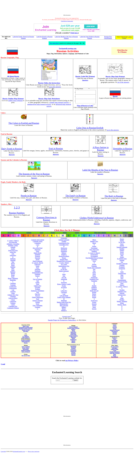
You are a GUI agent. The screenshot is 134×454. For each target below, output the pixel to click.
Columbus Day (13, 306)
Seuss (94, 307)
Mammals (64, 300)
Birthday (12, 272)
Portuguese (94, 277)
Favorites (37, 287)
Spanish (115, 332)
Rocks (94, 294)
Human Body (64, 259)
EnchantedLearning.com (67, 48)
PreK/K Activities (25, 340)
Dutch (114, 325)
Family (38, 282)
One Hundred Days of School (94, 258)
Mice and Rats (64, 305)
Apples (13, 249)
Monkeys (64, 310)
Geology (73, 348)
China (13, 293)
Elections (37, 269)
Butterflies (13, 280)
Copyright (3, 451)
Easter (37, 266)
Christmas (13, 296)
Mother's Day (94, 241)
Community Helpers (13, 308)
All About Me (13, 242)
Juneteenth (64, 279)
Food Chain (73, 334)
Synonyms (122, 268)
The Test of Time (26, 355)
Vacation (121, 290)
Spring (122, 254)
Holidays (125, 232)
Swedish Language (121, 263)
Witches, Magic (121, 304)
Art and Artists (115, 346)
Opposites (94, 259)
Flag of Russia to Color (85, 106)
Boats (13, 275)
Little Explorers (26, 337)
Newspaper (94, 248)
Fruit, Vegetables (37, 305)
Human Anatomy (73, 336)
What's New (26, 326)
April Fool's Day (13, 250)
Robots (94, 292)
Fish (37, 292)
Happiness (64, 251)
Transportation (122, 280)
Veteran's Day (122, 295)
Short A (16, 240)
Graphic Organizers (115, 351)
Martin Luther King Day (64, 302)
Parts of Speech (26, 351)
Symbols (121, 265)
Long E (36, 263)
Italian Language (64, 271)
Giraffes (64, 241)
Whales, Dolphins (122, 301)
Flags (114, 339)
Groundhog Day (64, 244)
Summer (122, 260)
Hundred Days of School (64, 261)
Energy (37, 276)
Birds (12, 270)
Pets (94, 269)
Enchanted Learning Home (26, 327)
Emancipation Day (37, 272)
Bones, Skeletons (13, 278)
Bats (13, 262)
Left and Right (64, 295)
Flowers (37, 295)
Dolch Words (37, 253)
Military (64, 307)
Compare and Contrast (37, 240)
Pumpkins (94, 281)
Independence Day (64, 266)
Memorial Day (64, 304)
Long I (62, 263)
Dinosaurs (37, 249)
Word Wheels (114, 357)
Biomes (73, 329)
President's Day (94, 279)
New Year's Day (94, 249)
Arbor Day (13, 252)
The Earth (73, 347)
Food (41, 232)
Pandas (94, 264)
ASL (12, 254)
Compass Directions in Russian (46, 218)
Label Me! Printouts (115, 353)
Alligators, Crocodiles (13, 244)
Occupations (94, 256)
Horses (64, 258)
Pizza (94, 274)
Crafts (25, 335)
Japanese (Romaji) (115, 330)
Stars (122, 255)
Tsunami (73, 353)
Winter (122, 303)
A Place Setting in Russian (101, 148)
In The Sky (64, 269)
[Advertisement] (67, 7)
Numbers (94, 251)
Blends (13, 273)
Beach (13, 263)
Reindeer (94, 289)
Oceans (73, 352)
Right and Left (94, 290)
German (115, 327)
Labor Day (64, 290)
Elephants (37, 271)
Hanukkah (64, 249)
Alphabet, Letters (13, 245)
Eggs (37, 267)
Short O (97, 253)
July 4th (64, 277)
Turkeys (122, 285)
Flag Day (37, 294)
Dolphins (37, 254)
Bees (12, 268)
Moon (94, 240)
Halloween (64, 248)
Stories (122, 257)
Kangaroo (64, 282)
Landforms (73, 351)
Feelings (37, 289)
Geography (64, 238)
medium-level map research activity (39, 104)
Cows (37, 244)
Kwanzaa (64, 287)
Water (122, 298)
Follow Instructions (37, 297)
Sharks (122, 240)
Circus (13, 300)
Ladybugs (64, 292)
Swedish (114, 334)
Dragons (37, 256)
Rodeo (94, 295)
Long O (92, 253)
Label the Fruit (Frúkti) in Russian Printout (89, 37)
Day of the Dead (37, 248)
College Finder (114, 349)
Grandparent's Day (64, 243)
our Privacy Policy (71, 360)
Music (94, 243)
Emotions (37, 274)
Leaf (64, 294)
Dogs (37, 251)
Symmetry (122, 267)
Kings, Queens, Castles (64, 284)
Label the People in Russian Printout (44, 37)
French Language (38, 300)
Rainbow (94, 287)
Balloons (12, 258)
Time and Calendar (100, 232)
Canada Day (12, 286)
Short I (67, 263)
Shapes (122, 239)
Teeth (122, 272)
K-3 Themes (26, 336)
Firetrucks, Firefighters (37, 290)
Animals (28, 232)
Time (121, 275)
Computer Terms (37, 241)
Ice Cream (64, 264)
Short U (125, 286)
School (94, 302)
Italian (114, 328)
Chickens (13, 291)
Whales (73, 342)
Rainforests (73, 339)
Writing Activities (25, 350)
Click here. (74, 33)
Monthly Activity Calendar (25, 328)
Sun (122, 262)
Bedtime (12, 267)
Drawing (37, 258)
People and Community (94, 267)
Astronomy (13, 255)
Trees (121, 283)
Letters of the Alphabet (63, 297)
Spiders (122, 250)
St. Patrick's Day (122, 258)
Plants (65, 232)
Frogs (37, 304)
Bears (13, 265)
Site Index (25, 331)
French (114, 326)
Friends (37, 302)
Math (114, 354)
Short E (41, 263)
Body (12, 277)
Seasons (94, 304)
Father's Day (37, 286)
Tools (122, 277)
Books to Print (25, 330)
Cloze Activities (26, 346)
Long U (120, 286)
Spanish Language (122, 247)
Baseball (12, 260)
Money (64, 309)
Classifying (13, 301)
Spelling (122, 249)
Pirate (94, 272)
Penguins (94, 266)
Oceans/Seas (94, 254)
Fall (37, 281)
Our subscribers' (54, 43)
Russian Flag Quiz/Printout (108, 37)
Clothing (12, 303)
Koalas (64, 286)
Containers (37, 243)
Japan (64, 274)
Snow (122, 244)
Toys (122, 278)
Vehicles (122, 293)
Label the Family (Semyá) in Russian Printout (23, 37)
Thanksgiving (122, 273)
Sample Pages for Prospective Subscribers (62, 320)
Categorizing (13, 288)
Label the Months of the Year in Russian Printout (66, 37)
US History (115, 343)
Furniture (37, 307)
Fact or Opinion (37, 279)
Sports (77, 232)
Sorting (122, 245)
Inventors (114, 341)
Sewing (94, 309)
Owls (94, 261)
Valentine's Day (121, 291)
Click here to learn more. (67, 21)
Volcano (73, 355)
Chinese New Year (13, 295)
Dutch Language (37, 261)
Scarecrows (94, 300)
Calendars (13, 283)
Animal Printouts (73, 327)
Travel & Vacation (122, 281)
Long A (11, 240)
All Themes (10, 232)
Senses (94, 305)
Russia (115, 96)
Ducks (37, 259)
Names (94, 246)
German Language (64, 240)
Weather (122, 300)
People (53, 232)
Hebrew (64, 253)
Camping (13, 285)
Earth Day (38, 264)
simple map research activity (59, 102)
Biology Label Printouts (73, 328)
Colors (13, 304)
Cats (13, 290)
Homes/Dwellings (64, 256)
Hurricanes (73, 350)
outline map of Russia (15, 100)
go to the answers (55, 87)
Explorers (114, 337)
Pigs (94, 271)
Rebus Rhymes (26, 341)
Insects (64, 267)
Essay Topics (25, 348)
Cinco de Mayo (12, 298)
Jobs (64, 276)
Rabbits (94, 286)
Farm (37, 284)
